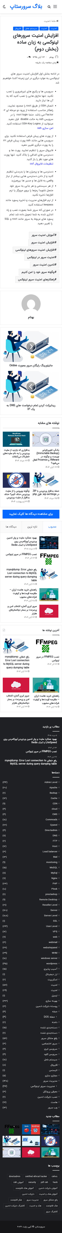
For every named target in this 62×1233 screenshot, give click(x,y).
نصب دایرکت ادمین (47, 1097)
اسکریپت (52, 979)
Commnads (51, 819)
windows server (49, 958)
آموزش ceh (18, 1182)
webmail (53, 942)
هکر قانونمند (16, 1200)
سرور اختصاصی (49, 1043)
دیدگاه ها (11, 527)
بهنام (51, 57)
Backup (53, 793)
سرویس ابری (50, 1049)
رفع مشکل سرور (49, 1038)
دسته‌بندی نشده (48, 1027)
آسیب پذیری (50, 969)
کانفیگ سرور (52, 1211)
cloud (54, 809)
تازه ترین (32, 527)
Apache (53, 787)
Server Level (50, 915)
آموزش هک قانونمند (25, 1188)
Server (53, 910)
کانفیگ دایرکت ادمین (15, 1205)
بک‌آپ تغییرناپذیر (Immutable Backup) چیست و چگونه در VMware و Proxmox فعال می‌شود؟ (46, 456)
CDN (55, 803)
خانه (54, 21)
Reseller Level (50, 905)
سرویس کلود (50, 1054)
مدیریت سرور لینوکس (43, 1086)
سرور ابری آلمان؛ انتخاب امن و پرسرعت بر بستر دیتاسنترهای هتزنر (22, 609)
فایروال (18, 28)
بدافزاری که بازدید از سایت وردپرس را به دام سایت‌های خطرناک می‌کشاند (16, 453)
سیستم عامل (31, 28)
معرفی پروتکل (50, 1091)
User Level (51, 926)
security (32, 1182)
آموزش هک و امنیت (48, 1194)
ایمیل (54, 995)
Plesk (54, 889)
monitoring (51, 862)
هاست (54, 1102)
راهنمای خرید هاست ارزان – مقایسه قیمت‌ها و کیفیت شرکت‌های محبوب (23, 593)
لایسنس (53, 1070)
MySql (54, 873)
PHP (55, 883)
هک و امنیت (35, 1205)
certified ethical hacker (36, 1176)
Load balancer (50, 851)
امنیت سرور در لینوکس (41, 257)
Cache (54, 798)
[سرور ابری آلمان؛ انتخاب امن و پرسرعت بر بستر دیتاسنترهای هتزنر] (48, 611)
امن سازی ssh (45, 128)
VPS (55, 931)
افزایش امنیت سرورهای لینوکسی (35, 250)
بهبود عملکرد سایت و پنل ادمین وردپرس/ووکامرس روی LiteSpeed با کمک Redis (22, 541)
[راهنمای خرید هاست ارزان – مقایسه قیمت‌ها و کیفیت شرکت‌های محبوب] (48, 594)
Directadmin (51, 830)
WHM (54, 953)
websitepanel (50, 947)
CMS (54, 814)
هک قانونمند (52, 1205)
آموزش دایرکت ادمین (48, 1188)
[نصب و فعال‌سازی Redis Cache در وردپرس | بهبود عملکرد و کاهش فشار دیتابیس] (31, 1129)
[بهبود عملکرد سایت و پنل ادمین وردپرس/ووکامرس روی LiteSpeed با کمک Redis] (48, 542)
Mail (55, 857)
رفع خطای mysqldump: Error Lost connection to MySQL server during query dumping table (21, 575)
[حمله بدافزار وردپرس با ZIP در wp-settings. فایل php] (45, 480)
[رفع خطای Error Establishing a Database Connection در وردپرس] (31, 1141)
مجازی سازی (51, 1075)
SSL (55, 921)
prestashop (51, 894)
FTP (55, 841)
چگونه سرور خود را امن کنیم (38, 272)
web (55, 937)
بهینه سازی (51, 1001)
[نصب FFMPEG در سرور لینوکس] (48, 559)
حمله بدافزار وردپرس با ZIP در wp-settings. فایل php (46, 492)
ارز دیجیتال (51, 974)
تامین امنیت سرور (44, 265)
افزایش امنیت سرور (43, 242)
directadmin (14, 1176)
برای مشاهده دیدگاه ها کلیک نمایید (31, 514)
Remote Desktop (48, 899)
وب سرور (52, 1107)
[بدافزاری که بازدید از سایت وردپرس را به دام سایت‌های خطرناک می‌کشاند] (16, 439)
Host (54, 846)
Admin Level (50, 782)
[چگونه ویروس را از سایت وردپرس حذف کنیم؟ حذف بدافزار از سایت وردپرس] (16, 480)
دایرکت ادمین (28, 1194)
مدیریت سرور (50, 1081)
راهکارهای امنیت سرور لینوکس (36, 279)
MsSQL (53, 867)
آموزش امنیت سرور (43, 235)
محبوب (52, 527)
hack (55, 1182)
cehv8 (55, 1176)
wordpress (51, 963)
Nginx (54, 878)
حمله (54, 1011)
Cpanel (53, 825)
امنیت (47, 21)
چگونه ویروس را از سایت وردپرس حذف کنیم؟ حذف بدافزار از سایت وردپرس (17, 494)
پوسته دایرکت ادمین (46, 1006)
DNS (55, 835)
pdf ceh (44, 1182)
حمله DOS (49, 1017)
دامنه (54, 1022)
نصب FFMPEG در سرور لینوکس (21, 554)
